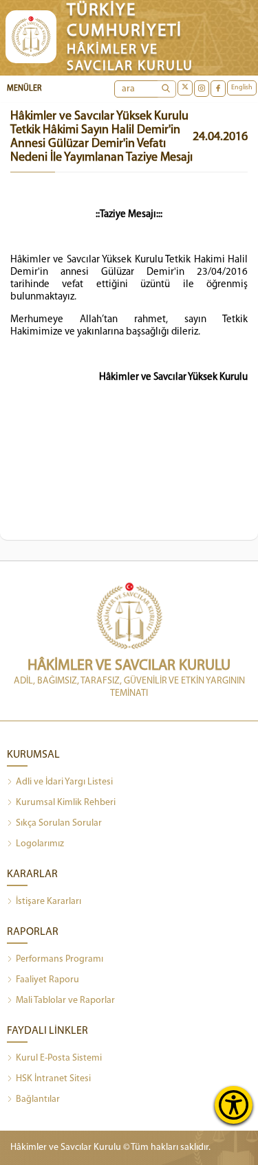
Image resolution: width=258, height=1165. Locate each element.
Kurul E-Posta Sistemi (59, 1058)
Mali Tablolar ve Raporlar (65, 1000)
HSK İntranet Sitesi (53, 1079)
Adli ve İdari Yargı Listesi (64, 782)
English (241, 87)
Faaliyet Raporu (47, 980)
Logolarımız (40, 844)
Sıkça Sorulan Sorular (59, 823)
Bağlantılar (38, 1099)
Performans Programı (59, 959)
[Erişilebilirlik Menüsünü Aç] (233, 1105)
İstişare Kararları (48, 901)
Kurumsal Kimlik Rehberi (66, 803)
